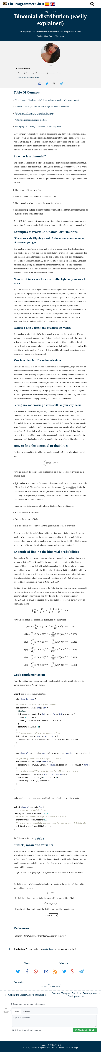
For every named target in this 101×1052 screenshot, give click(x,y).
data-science (55, 987)
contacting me (49, 949)
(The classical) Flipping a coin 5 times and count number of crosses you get (47, 100)
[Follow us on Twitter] (64, 975)
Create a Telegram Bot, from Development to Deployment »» (76, 995)
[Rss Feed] (55, 975)
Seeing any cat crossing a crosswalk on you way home (38, 126)
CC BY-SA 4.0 (54, 1045)
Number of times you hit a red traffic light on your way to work (42, 107)
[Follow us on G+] (73, 975)
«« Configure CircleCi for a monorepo (25, 994)
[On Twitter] (18, 975)
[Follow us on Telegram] (81, 975)
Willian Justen (58, 1047)
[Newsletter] (46, 975)
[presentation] (39, 350)
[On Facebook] (27, 975)
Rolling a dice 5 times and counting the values (34, 113)
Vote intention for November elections (31, 120)
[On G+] (36, 975)
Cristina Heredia (23, 69)
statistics (44, 987)
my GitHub (39, 838)
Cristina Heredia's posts (25, 77)
